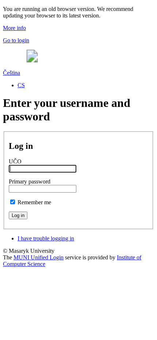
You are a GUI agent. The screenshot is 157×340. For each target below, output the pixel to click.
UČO (15, 161)
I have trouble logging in (46, 238)
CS (21, 85)
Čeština (11, 73)
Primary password (29, 181)
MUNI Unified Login (39, 257)
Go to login (16, 40)
